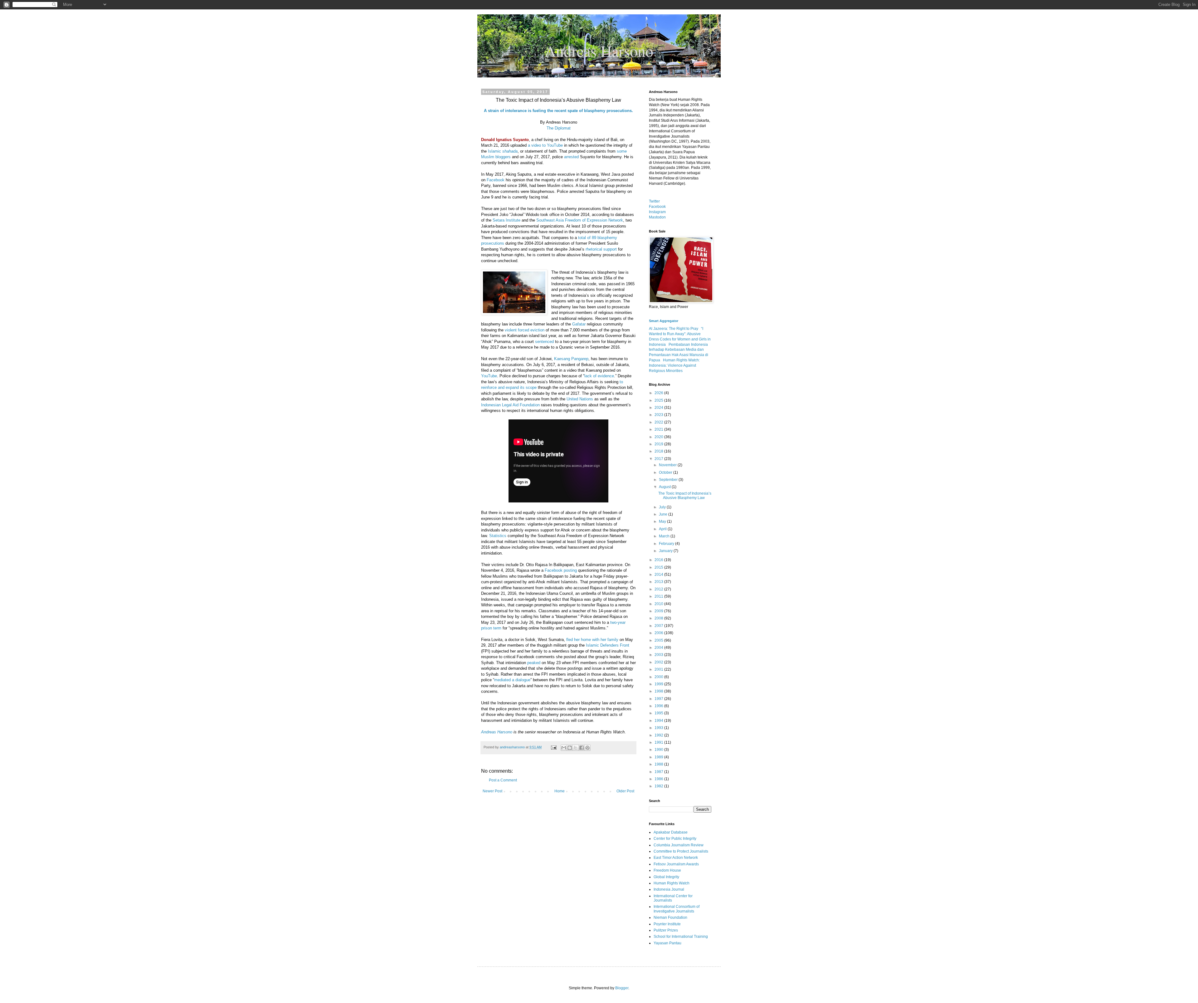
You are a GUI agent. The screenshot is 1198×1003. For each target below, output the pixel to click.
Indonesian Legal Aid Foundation (511, 405)
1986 (659, 779)
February (667, 543)
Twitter (654, 201)
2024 (659, 407)
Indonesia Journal (669, 889)
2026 (659, 393)
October (666, 472)
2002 (659, 662)
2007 (659, 626)
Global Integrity (666, 877)
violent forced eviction (524, 330)
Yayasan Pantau (667, 943)
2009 (659, 611)
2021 (659, 429)
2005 (659, 640)
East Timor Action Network (676, 857)
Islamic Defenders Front (607, 645)
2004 (659, 647)
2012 (659, 589)
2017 (659, 459)
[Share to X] (575, 748)
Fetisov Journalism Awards (676, 864)
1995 (659, 713)
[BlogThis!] (570, 748)
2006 (659, 633)
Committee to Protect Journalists (681, 851)
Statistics (497, 535)
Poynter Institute (667, 924)
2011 (659, 596)
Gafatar (579, 324)
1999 (659, 684)
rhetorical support (601, 249)
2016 (659, 560)
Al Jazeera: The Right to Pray (673, 328)
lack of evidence (599, 376)
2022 (659, 422)
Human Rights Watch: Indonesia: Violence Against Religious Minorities (674, 365)
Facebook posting (561, 570)
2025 (659, 400)
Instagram (657, 212)
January (666, 551)
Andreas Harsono (496, 732)
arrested (571, 156)
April (663, 529)
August (665, 487)
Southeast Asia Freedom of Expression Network (579, 220)
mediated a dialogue (512, 680)
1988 (659, 764)
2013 (659, 582)
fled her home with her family (592, 639)
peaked (533, 662)
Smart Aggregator (663, 321)
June (663, 514)
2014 (659, 574)
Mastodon (657, 217)
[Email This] (564, 748)
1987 (659, 772)
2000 (659, 677)
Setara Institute (506, 220)
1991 (659, 742)
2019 (659, 444)
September (669, 479)
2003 (659, 655)
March (664, 536)
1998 (659, 691)
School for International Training (681, 936)
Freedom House (667, 870)
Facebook (495, 180)
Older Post (625, 791)
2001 (659, 669)
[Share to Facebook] (581, 748)
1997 (659, 699)
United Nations (580, 399)
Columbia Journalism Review (679, 845)
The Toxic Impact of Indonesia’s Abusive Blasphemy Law (684, 495)
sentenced (545, 341)
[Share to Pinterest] (587, 748)
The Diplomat (559, 128)
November (668, 465)
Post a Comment (503, 780)
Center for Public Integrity (675, 838)
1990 (659, 749)
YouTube (489, 376)
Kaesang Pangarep (571, 358)
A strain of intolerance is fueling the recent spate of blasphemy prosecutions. (558, 110)
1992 (659, 735)
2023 (659, 415)
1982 (659, 786)
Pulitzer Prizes (666, 930)
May (663, 521)
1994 (659, 720)
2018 (659, 451)
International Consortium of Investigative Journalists (676, 908)
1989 (659, 757)
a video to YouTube (545, 145)
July (663, 507)
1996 (659, 706)
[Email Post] (553, 747)
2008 (659, 618)
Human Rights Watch (671, 883)
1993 (659, 728)
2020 (659, 437)
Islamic (503, 151)
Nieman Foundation (670, 917)
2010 (659, 604)
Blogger (621, 988)
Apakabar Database (671, 832)
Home (559, 791)
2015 (659, 567)
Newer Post (492, 791)
